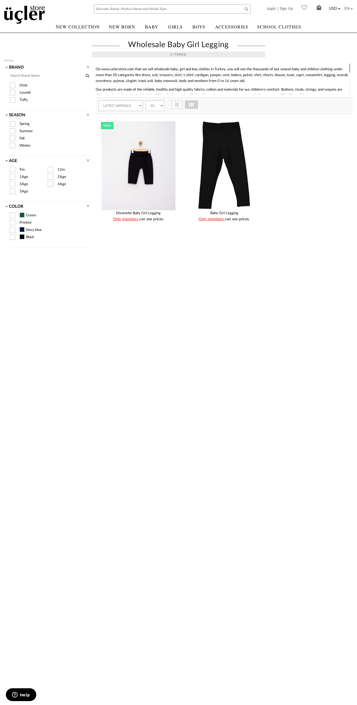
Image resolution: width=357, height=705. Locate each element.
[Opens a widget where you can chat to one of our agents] (21, 695)
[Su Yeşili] (155, 263)
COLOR (16, 206)
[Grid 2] (177, 104)
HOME (9, 60)
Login (271, 9)
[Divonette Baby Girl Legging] (138, 165)
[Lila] (121, 263)
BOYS (198, 27)
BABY (151, 27)
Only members (126, 219)
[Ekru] (113, 263)
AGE (13, 161)
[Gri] (216, 263)
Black (30, 237)
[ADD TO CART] (170, 225)
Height (131, 233)
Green (31, 215)
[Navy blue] (22, 229)
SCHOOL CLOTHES (279, 27)
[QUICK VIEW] (107, 226)
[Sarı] (138, 263)
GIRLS (175, 27)
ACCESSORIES (231, 27)
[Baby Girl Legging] (224, 165)
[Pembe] (130, 263)
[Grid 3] (191, 104)
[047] (168, 127)
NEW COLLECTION (78, 27)
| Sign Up (285, 9)
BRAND (16, 67)
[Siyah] (146, 263)
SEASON (17, 115)
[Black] (22, 236)
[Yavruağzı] (163, 263)
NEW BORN (122, 27)
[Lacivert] (224, 263)
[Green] (22, 215)
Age (145, 233)
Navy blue (34, 230)
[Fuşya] (207, 263)
